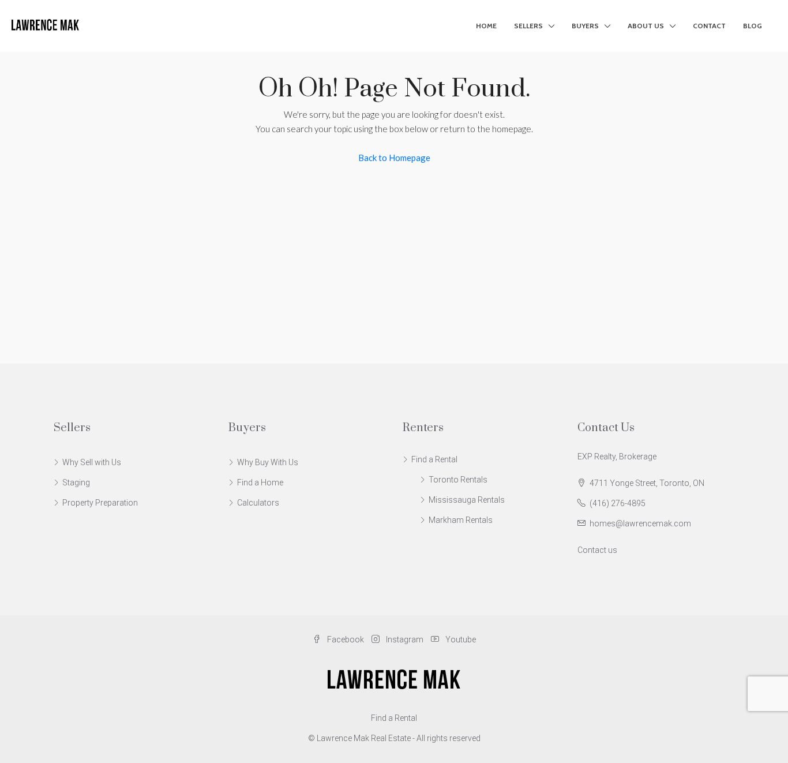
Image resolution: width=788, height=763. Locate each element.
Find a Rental (434, 459)
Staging (76, 482)
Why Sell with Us (91, 462)
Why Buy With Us (267, 462)
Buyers (585, 25)
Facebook (345, 639)
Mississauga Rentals (467, 499)
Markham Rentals (461, 520)
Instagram (404, 639)
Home (486, 25)
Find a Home (260, 482)
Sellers (528, 25)
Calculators (258, 502)
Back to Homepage (394, 157)
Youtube (460, 639)
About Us (646, 25)
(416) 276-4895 (618, 503)
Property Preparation (100, 502)
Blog (752, 25)
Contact (709, 25)
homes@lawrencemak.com (640, 523)
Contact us (597, 550)
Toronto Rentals (458, 479)
